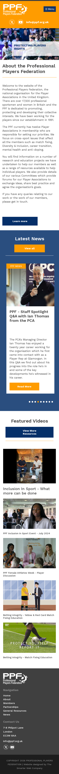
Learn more (20, 221)
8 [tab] (49, 401)
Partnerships (10, 706)
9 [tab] (52, 401)
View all (30, 248)
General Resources (14, 710)
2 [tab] (32, 401)
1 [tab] (29, 401)
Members (9, 703)
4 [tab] (38, 401)
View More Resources (29, 432)
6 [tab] (43, 401)
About (7, 699)
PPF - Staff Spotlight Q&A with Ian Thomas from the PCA (28, 316)
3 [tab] (35, 401)
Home (7, 695)
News (6, 714)
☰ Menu (49, 9)
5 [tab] (40, 401)
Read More (24, 386)
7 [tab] (46, 401)
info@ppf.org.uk (37, 22)
